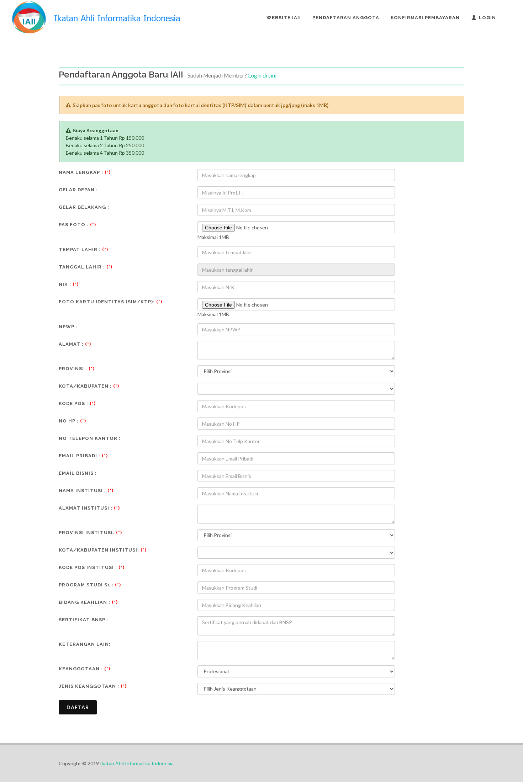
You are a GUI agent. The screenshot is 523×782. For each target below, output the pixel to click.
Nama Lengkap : (85, 172)
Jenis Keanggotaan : (93, 686)
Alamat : (75, 344)
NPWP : (68, 326)
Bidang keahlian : (88, 602)
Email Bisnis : (78, 473)
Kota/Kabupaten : (89, 386)
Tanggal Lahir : (85, 267)
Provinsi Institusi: (90, 532)
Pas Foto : (77, 224)
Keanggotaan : (84, 668)
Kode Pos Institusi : (92, 567)
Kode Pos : (77, 403)
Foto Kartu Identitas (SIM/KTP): (110, 301)
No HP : (72, 421)
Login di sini (262, 75)
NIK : (69, 284)
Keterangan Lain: (85, 644)
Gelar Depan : (78, 189)
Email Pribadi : (83, 455)
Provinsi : (77, 368)
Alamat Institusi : (89, 508)
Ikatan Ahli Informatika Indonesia (137, 763)
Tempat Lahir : (83, 249)
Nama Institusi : (86, 490)
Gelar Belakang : (84, 207)
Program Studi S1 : (90, 584)
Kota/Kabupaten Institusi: (103, 550)
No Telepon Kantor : (90, 438)
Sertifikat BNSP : (84, 619)
